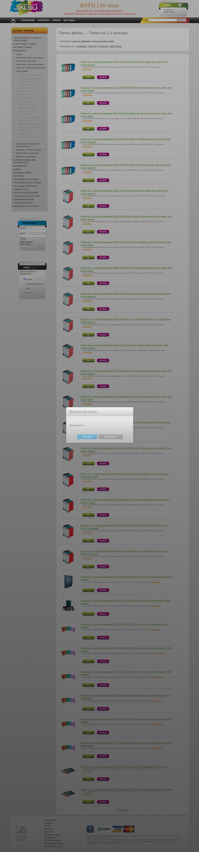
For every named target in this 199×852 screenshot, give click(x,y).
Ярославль (110, 436)
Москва (87, 436)
